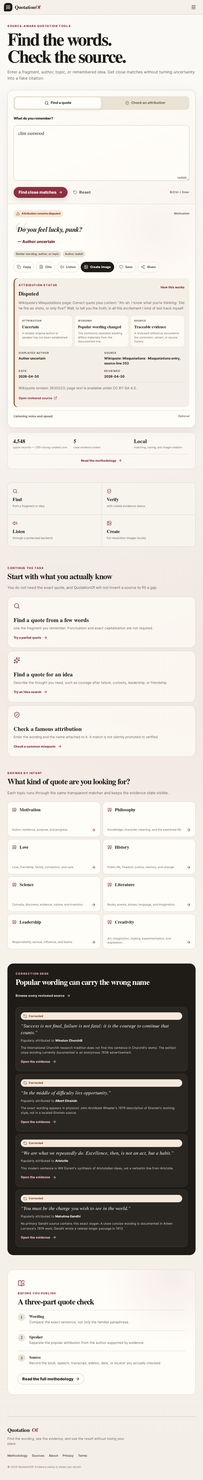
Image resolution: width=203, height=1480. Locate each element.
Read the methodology (98, 460)
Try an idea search (27, 692)
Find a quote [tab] (61, 103)
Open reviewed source (35, 398)
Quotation (22, 1430)
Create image (100, 267)
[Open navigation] (193, 7)
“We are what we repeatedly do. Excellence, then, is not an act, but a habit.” (97, 1152)
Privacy (68, 1455)
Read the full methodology (48, 1378)
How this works (172, 287)
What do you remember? (33, 118)
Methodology (17, 1455)
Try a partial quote (27, 637)
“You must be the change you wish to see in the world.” (76, 1208)
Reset (85, 192)
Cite (48, 267)
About (53, 1455)
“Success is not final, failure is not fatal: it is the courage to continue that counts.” (95, 1028)
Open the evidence (35, 1061)
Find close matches (37, 192)
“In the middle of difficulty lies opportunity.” (66, 1092)
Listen (71, 267)
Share (151, 267)
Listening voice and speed (101, 416)
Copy (27, 267)
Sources (38, 1455)
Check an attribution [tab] (148, 103)
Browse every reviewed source (40, 995)
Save (129, 267)
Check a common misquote (35, 746)
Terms (82, 1455)
